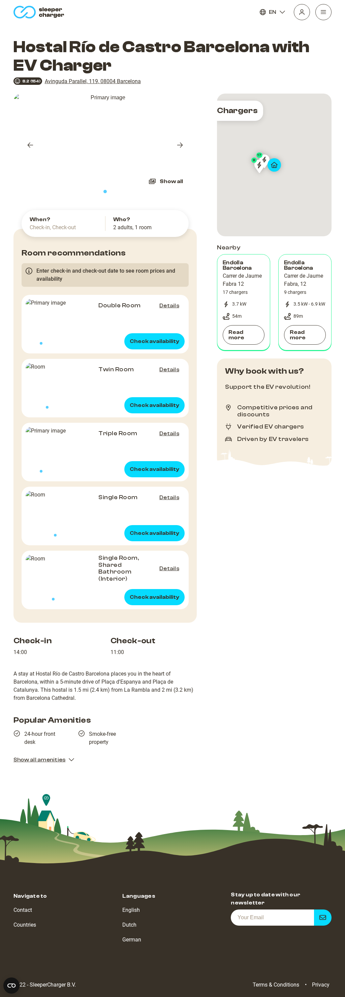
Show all (171, 181)
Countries (24, 925)
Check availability (154, 341)
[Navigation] (323, 12)
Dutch (129, 925)
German (131, 939)
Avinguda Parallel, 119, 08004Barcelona (93, 81)
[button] (243, 302)
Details (169, 306)
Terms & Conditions (276, 985)
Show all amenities (39, 760)
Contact (22, 910)
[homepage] (40, 12)
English (131, 910)
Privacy (321, 985)
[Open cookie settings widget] (11, 985)
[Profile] (302, 12)
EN (272, 12)
